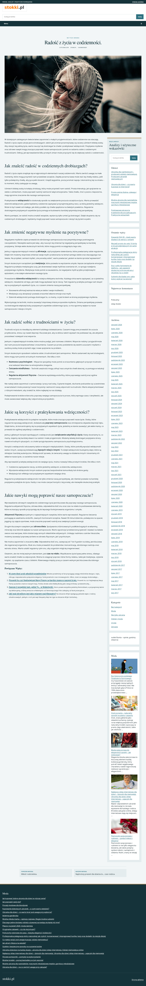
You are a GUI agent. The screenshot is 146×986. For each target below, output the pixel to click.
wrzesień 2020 (117, 490)
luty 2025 (114, 392)
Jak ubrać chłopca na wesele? (14, 943)
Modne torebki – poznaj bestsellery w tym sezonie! (22, 960)
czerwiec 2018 (116, 541)
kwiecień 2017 (116, 585)
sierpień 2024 (116, 403)
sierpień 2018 (116, 534)
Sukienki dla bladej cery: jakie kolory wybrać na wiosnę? (123, 277)
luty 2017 (114, 593)
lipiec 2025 (115, 372)
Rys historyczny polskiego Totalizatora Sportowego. (121, 677)
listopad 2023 (116, 411)
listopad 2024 (116, 400)
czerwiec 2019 (116, 510)
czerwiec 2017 (116, 577)
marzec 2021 (116, 466)
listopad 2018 (116, 522)
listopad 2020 (116, 482)
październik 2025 (118, 360)
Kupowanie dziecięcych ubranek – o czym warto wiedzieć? (25, 909)
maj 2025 (114, 380)
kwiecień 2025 (116, 384)
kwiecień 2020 (116, 506)
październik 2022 (118, 439)
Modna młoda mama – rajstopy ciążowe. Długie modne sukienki (28, 919)
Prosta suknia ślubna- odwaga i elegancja (123, 193)
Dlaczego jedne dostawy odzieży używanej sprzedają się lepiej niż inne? (31, 922)
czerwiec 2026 (116, 332)
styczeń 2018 (116, 561)
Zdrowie (114, 627)
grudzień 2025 (117, 352)
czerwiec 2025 (116, 376)
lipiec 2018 (115, 538)
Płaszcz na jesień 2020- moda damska (17, 926)
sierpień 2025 (116, 368)
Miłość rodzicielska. (29, 873)
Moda (113, 611)
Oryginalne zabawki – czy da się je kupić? (18, 929)
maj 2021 (114, 463)
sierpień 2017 (116, 569)
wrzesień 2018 (117, 530)
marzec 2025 (116, 388)
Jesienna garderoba (10, 915)
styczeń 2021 (116, 474)
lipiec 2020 (115, 498)
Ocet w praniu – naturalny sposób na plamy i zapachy (122, 714)
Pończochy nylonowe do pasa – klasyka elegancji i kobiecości (27, 933)
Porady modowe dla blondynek (15, 905)
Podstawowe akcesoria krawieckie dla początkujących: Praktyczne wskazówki (123, 212)
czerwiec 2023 (116, 423)
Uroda (113, 623)
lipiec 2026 (115, 329)
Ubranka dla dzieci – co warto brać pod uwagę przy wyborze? (27, 912)
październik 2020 (118, 486)
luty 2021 (114, 470)
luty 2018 (114, 557)
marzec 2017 (116, 589)
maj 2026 (114, 336)
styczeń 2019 (116, 514)
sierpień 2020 (116, 494)
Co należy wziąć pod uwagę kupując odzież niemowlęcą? (25, 939)
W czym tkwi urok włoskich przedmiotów (27, 573)
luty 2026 (114, 348)
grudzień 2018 (117, 518)
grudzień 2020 (117, 478)
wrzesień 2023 (117, 415)
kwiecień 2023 (116, 431)
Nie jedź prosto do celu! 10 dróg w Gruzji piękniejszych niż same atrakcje (124, 245)
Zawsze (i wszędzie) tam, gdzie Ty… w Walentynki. (31, 587)
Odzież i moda (117, 619)
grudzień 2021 (117, 455)
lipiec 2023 (115, 419)
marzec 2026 (116, 344)
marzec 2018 (116, 553)
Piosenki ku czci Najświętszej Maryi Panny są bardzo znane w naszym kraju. (43, 580)
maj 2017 (114, 581)
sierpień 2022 (116, 443)
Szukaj (140, 17)
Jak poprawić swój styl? (11, 902)
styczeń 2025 (116, 396)
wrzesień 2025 (117, 364)
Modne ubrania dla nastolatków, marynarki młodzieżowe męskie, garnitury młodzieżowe (124, 202)
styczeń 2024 (116, 407)
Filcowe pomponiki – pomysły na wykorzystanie (21, 957)
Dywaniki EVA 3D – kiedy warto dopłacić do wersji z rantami (123, 238)
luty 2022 (114, 451)
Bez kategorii (116, 607)
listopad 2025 (116, 356)
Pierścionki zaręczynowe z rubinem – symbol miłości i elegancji (122, 838)
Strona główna (138, 2)
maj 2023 (114, 427)
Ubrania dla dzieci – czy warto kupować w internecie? (123, 185)
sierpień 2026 (116, 325)
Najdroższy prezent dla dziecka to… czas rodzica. (95, 873)
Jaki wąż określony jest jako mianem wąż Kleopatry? (32, 594)
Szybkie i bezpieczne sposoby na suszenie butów (22, 946)
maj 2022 (114, 447)
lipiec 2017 (115, 573)
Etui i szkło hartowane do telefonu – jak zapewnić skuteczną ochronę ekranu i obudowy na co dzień (122, 269)
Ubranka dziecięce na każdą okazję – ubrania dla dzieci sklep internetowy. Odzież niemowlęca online (42, 950)
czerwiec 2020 (116, 502)
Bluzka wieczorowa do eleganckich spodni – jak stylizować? (121, 752)
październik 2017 (118, 565)
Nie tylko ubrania (73, 38)
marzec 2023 (116, 435)
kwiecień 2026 (116, 340)
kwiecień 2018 (116, 549)
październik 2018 (118, 526)
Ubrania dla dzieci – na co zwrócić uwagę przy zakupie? (24, 967)
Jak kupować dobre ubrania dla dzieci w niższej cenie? (24, 898)
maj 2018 (114, 545)
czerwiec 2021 (116, 459)
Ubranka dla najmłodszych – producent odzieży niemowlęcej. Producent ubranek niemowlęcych (124, 175)
